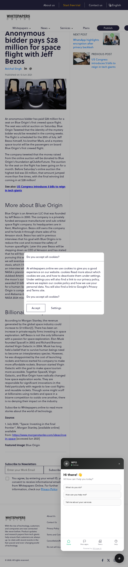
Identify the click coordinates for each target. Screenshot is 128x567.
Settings (56, 308)
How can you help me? (76, 494)
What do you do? (74, 487)
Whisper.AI (97, 548)
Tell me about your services (79, 502)
